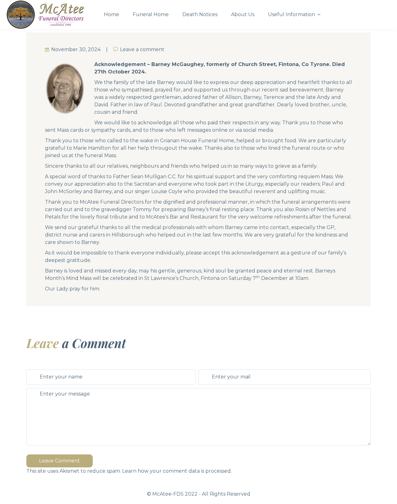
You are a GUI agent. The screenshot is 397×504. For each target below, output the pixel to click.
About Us (242, 14)
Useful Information (291, 14)
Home (111, 14)
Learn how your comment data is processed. (177, 471)
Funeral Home (151, 14)
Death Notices (199, 14)
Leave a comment (142, 49)
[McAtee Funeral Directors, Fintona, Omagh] (50, 14)
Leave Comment (59, 461)
